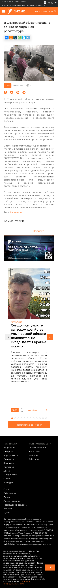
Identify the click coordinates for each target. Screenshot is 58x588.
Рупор (7, 512)
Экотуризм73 (10, 474)
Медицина (16, 212)
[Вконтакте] (49, 2)
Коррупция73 (11, 455)
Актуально (9, 447)
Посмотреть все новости (29, 424)
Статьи (7, 497)
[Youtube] (52, 2)
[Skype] (24, 37)
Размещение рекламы (15, 505)
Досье (7, 471)
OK (50, 567)
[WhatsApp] (19, 37)
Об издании (10, 493)
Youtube (33, 455)
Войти (37, 11)
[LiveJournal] (15, 37)
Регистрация (48, 11)
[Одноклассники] (45, 2)
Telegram (34, 459)
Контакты (8, 508)
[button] (8, 337)
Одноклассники (37, 447)
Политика (9, 459)
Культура (8, 482)
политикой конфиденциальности (16, 582)
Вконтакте (34, 451)
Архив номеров (12, 501)
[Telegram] (55, 2)
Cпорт (7, 478)
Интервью (9, 467)
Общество (9, 451)
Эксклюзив (9, 463)
